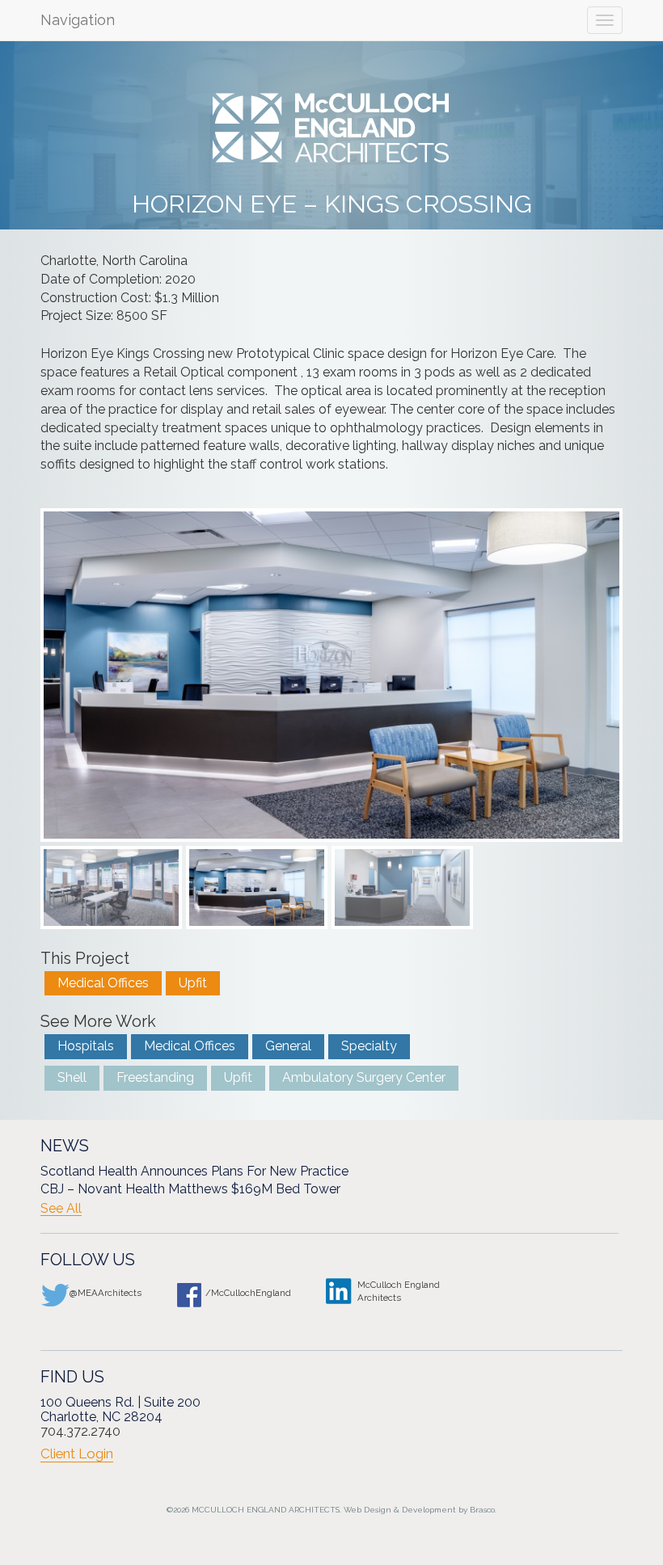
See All (61, 1208)
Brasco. (483, 1509)
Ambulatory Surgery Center (364, 1077)
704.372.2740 (80, 1431)
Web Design (367, 1509)
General (288, 1046)
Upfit (193, 983)
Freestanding (155, 1077)
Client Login (76, 1453)
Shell (72, 1077)
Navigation (77, 19)
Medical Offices (103, 983)
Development (429, 1509)
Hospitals (85, 1046)
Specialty (369, 1046)
